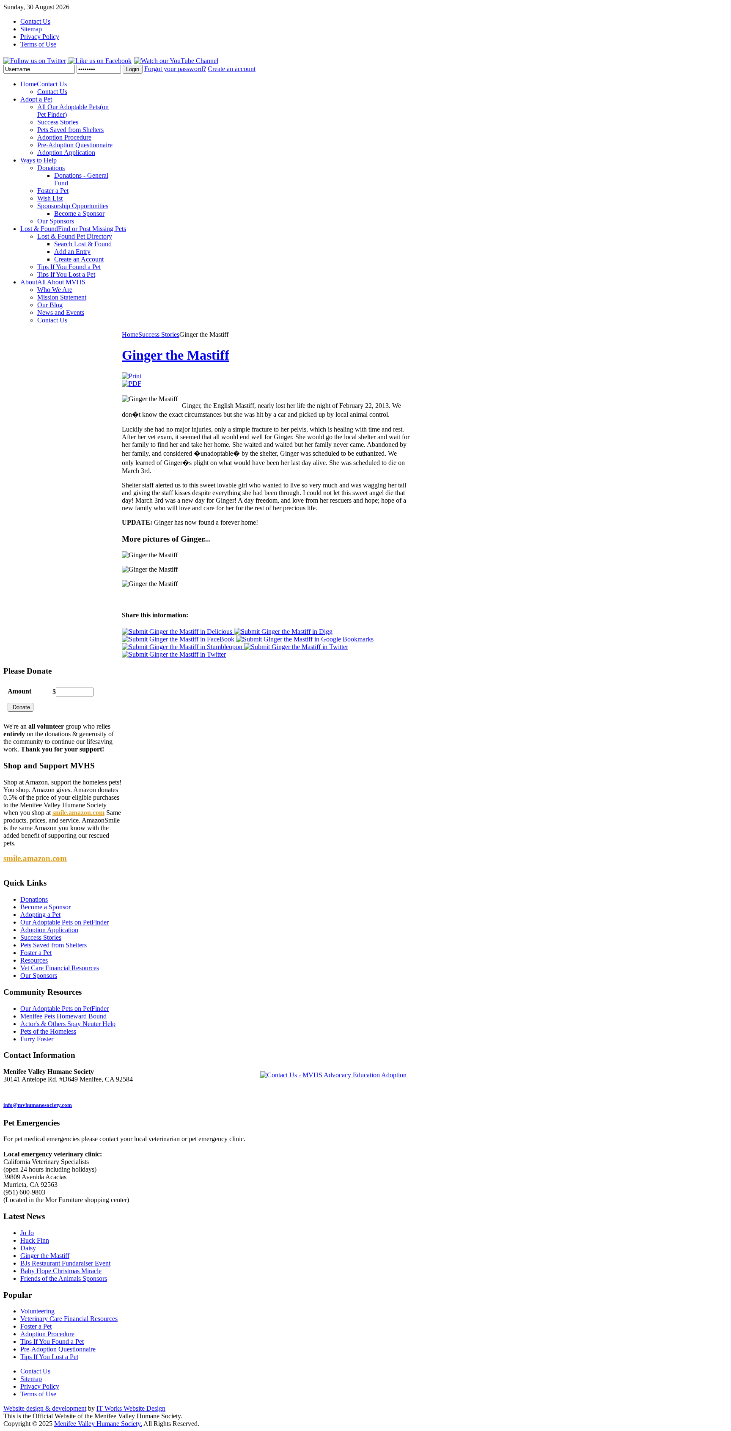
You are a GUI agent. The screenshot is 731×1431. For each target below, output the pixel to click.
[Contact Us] (333, 1074)
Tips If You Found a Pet (52, 1341)
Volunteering (37, 1311)
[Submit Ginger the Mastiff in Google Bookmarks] (305, 639)
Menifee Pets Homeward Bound (63, 1016)
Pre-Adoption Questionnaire (58, 1349)
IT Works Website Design (130, 1408)
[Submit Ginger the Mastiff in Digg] (283, 631)
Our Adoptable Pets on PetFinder (64, 1008)
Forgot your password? (175, 68)
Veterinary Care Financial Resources (69, 1318)
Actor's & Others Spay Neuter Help (67, 1023)
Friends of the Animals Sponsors (63, 1278)
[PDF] (131, 383)
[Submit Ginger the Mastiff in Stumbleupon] (183, 646)
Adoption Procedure (47, 1333)
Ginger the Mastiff (175, 355)
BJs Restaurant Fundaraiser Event (65, 1263)
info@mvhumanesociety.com (37, 1105)
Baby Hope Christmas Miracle (61, 1270)
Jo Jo (27, 1232)
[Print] (131, 376)
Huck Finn (34, 1240)
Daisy (28, 1248)
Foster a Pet (36, 1326)
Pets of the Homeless (48, 1031)
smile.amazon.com (78, 812)
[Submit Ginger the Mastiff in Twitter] (296, 646)
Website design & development (44, 1408)
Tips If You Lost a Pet (49, 1356)
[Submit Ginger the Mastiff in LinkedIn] (174, 654)
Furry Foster (36, 1039)
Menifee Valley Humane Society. (98, 1423)
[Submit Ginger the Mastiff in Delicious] (178, 631)
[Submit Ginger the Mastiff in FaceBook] (179, 639)
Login (132, 69)
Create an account (232, 68)
